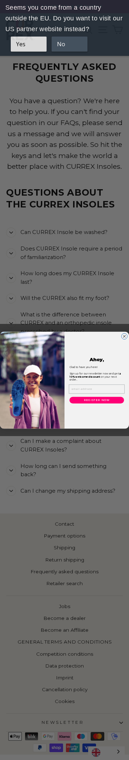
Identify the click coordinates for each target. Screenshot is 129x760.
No (61, 44)
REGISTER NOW (97, 400)
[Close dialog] (124, 336)
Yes (20, 44)
